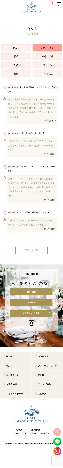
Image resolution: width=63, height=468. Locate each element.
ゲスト (15, 48)
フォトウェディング (47, 366)
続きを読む (49, 120)
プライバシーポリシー (40, 433)
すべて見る (47, 73)
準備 (16, 65)
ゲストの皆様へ (45, 384)
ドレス (41, 375)
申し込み (47, 65)
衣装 (16, 73)
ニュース (42, 393)
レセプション (47, 48)
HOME (9, 356)
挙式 (16, 56)
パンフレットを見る (31, 313)
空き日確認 (31, 292)
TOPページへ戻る (31, 250)
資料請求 (31, 302)
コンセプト (43, 356)
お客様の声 (11, 384)
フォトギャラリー (14, 393)
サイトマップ (20, 433)
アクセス (18, 430)
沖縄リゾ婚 (47, 56)
